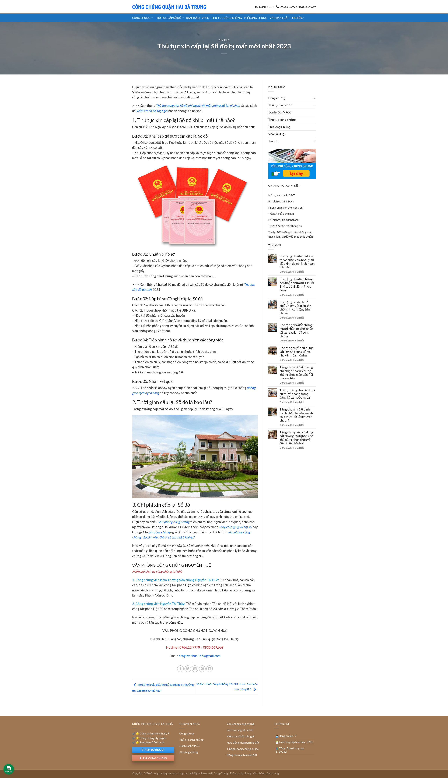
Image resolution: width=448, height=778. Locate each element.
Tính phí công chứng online (243, 748)
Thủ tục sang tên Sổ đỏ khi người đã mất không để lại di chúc (198, 106)
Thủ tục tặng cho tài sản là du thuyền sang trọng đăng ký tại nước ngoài (297, 393)
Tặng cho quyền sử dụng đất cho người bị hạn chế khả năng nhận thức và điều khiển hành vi (296, 437)
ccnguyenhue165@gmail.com (199, 656)
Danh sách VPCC (197, 17)
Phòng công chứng (240, 773)
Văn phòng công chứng (240, 723)
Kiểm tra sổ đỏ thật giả (240, 736)
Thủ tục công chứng (226, 17)
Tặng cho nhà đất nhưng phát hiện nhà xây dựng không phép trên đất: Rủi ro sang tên (296, 372)
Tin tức (297, 17)
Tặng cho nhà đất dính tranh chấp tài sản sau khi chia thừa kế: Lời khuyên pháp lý (296, 415)
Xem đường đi (154, 749)
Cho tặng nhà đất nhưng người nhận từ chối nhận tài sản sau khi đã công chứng (296, 330)
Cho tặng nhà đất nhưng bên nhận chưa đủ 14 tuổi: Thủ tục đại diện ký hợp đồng (296, 284)
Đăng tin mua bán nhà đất (242, 754)
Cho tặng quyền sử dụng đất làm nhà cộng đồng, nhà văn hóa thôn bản (296, 351)
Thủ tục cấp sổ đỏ (168, 17)
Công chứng (141, 17)
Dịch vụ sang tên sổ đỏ (240, 730)
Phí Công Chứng (255, 17)
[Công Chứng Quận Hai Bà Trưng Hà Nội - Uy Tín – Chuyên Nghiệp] (169, 6)
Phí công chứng (155, 758)
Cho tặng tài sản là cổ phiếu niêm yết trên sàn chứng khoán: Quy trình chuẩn (295, 307)
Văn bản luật (279, 17)
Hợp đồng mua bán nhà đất (243, 742)
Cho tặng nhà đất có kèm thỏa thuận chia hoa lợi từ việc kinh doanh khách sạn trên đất (297, 261)
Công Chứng (221, 773)
